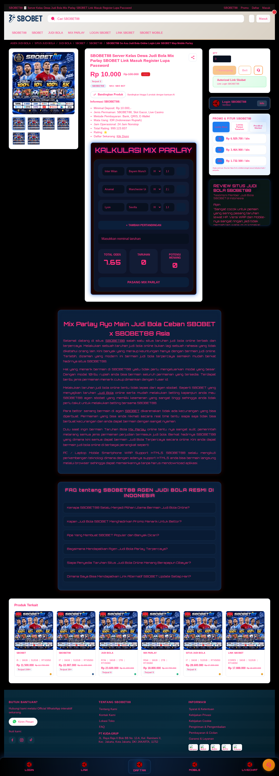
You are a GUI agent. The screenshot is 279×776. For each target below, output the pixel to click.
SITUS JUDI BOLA (45, 43)
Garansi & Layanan (201, 738)
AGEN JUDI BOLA (20, 43)
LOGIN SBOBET (100, 32)
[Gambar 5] (18, 138)
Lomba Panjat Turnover (239, 127)
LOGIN (29, 770)
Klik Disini (123, 136)
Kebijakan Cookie (200, 720)
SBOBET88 (231, 7)
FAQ (102, 726)
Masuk (266, 7)
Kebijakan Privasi (200, 715)
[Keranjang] (251, 18)
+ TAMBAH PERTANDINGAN (143, 225)
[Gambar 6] (33, 138)
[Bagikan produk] (193, 57)
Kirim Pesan (26, 721)
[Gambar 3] (48, 123)
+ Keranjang (224, 70)
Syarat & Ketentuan (201, 709)
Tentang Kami (108, 709)
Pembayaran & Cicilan (203, 732)
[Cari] (53, 19)
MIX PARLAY (76, 32)
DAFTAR (139, 770)
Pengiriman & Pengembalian (207, 726)
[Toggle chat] (269, 765)
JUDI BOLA (55, 32)
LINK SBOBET (125, 32)
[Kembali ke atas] (270, 755)
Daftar (255, 7)
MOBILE (194, 770)
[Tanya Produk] (258, 70)
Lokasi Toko (107, 720)
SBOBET (37, 32)
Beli (245, 70)
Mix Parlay (137, 429)
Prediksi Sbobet (258, 127)
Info (262, 103)
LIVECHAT (250, 770)
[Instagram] (21, 740)
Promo (245, 7)
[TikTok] (31, 740)
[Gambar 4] (63, 123)
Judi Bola (106, 392)
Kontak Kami (107, 715)
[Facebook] (12, 740)
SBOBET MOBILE (151, 32)
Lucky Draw (221, 127)
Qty (215, 53)
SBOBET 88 (95, 43)
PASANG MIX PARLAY (143, 282)
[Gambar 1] (18, 123)
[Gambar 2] (33, 123)
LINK (84, 770)
